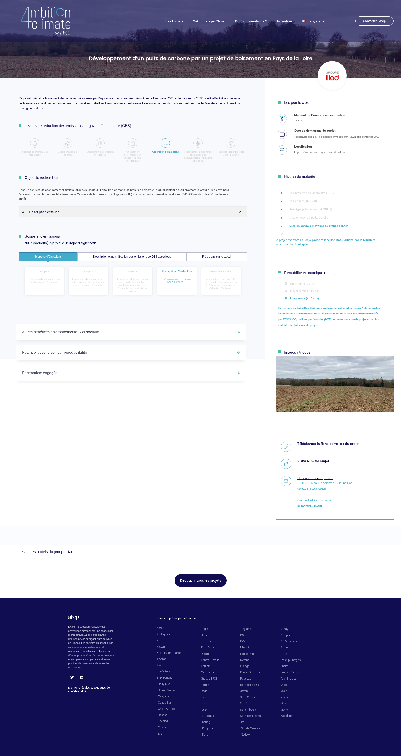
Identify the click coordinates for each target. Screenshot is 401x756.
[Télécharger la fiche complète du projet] (286, 447)
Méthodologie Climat (209, 21)
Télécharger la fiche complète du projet (328, 443)
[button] (131, 332)
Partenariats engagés (39, 373)
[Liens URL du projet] (286, 464)
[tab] (48, 256)
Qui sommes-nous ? (251, 21)
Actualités (285, 21)
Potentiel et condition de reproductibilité (54, 352)
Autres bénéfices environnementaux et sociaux (60, 332)
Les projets (174, 21)
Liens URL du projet (313, 461)
